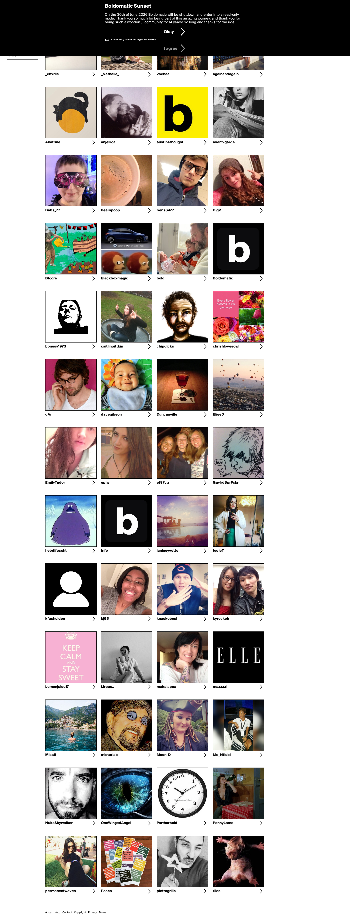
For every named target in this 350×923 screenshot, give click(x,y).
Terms (102, 912)
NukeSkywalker (59, 823)
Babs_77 (52, 210)
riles (216, 891)
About (48, 912)
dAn (48, 415)
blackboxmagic (114, 278)
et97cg (163, 483)
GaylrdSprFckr (226, 483)
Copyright (80, 912)
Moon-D (164, 755)
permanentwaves (60, 891)
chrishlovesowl (226, 346)
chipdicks (165, 346)
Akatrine (52, 142)
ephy (105, 483)
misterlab (109, 755)
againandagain (226, 74)
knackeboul (167, 619)
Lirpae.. (107, 687)
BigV (217, 210)
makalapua (166, 687)
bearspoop (110, 210)
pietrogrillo (166, 891)
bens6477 (165, 210)
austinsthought (170, 142)
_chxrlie (52, 74)
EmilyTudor (55, 483)
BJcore (51, 278)
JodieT (218, 551)
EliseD (218, 415)
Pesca (106, 891)
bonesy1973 (55, 346)
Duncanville (167, 415)
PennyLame (223, 823)
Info (104, 551)
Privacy (92, 912)
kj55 (105, 619)
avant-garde (224, 142)
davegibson (111, 415)
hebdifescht (56, 551)
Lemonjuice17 (57, 687)
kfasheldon (55, 619)
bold (161, 278)
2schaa (163, 74)
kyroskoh (221, 619)
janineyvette (167, 551)
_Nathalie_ (110, 74)
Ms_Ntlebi (222, 755)
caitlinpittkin (112, 346)
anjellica (108, 142)
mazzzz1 (220, 687)
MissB (50, 755)
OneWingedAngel (116, 823)
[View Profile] (93, 74)
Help (57, 912)
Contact (67, 912)
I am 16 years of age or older (133, 39)
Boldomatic (223, 278)
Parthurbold (167, 823)
